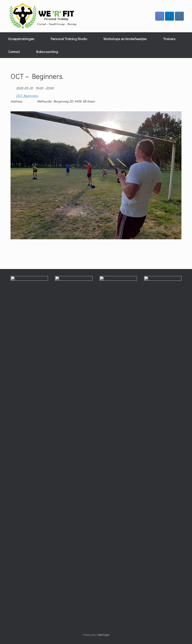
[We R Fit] (43, 16)
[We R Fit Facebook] (159, 16)
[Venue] (13, 94)
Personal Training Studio (69, 38)
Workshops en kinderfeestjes (125, 38)
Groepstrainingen (21, 38)
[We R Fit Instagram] (179, 16)
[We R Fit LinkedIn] (169, 16)
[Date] (13, 87)
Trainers (169, 38)
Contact (14, 51)
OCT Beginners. (27, 96)
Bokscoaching (47, 51)
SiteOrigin (104, 635)
